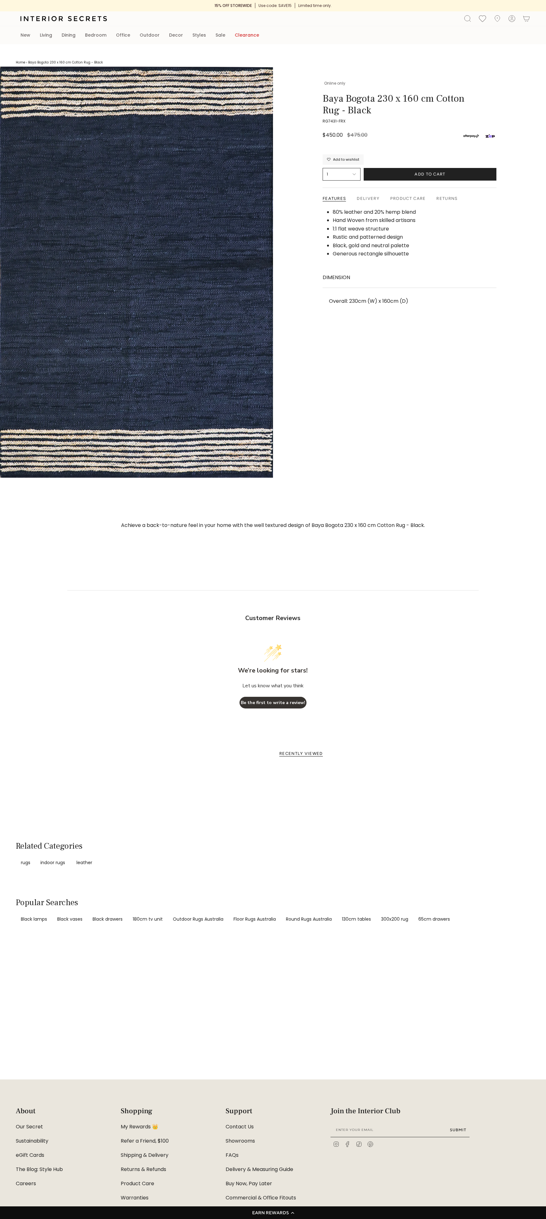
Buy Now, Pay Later (249, 1183)
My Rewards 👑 (139, 1126)
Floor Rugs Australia (255, 919)
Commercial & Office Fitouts (261, 1197)
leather (84, 862)
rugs (25, 862)
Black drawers (108, 919)
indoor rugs (52, 862)
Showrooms (240, 1140)
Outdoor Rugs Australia (198, 919)
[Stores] (497, 18)
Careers (26, 1183)
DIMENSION (336, 277)
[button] (273, 1212)
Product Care (137, 1183)
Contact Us (240, 1126)
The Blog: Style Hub (39, 1169)
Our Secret (29, 1126)
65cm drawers (434, 919)
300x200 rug (394, 919)
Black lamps (34, 919)
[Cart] (526, 18)
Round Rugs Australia (309, 919)
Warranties (135, 1197)
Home (20, 62)
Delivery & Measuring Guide (259, 1169)
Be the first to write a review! (273, 703)
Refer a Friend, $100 (145, 1140)
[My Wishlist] (482, 18)
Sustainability (32, 1140)
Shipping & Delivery (144, 1155)
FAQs (232, 1155)
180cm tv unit (148, 919)
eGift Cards (30, 1155)
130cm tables (356, 919)
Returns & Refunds (143, 1169)
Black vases (69, 919)
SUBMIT (458, 1129)
